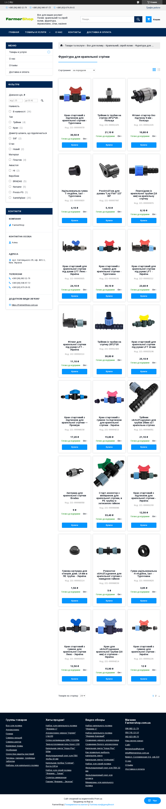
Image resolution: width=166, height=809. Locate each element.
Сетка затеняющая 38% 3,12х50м (62, 740)
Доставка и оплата (99, 32)
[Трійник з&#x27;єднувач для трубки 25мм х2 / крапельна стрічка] (144, 397)
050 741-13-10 (132, 732)
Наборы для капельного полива (22, 765)
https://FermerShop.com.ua (25, 305)
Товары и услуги (35, 32)
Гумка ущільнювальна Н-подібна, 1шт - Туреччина (144, 573)
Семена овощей (14, 738)
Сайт (127, 744)
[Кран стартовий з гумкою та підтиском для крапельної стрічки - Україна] (109, 397)
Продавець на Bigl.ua (83, 802)
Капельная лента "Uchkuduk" (99, 759)
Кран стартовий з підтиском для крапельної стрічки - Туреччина (74, 119)
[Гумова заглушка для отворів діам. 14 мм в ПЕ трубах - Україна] (75, 550)
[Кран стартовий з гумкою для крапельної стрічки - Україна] (144, 626)
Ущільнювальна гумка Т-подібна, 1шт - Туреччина (75, 193)
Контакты (74, 32)
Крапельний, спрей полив (119, 45)
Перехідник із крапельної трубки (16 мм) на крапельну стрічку (144, 195)
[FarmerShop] (19, 20)
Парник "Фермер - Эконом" (59, 781)
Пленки (9, 733)
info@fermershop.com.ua (137, 753)
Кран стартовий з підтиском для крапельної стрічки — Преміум (75, 421)
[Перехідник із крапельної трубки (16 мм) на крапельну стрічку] (144, 170)
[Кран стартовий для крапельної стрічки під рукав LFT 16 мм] (144, 321)
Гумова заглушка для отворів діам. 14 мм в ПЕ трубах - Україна (74, 573)
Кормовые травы (14, 746)
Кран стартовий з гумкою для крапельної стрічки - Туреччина (109, 270)
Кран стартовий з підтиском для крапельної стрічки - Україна (143, 497)
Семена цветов (13, 742)
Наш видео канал (134, 740)
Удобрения (11, 750)
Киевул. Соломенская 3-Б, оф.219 (142, 757)
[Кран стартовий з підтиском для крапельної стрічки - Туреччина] (75, 95)
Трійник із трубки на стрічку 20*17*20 (109, 343)
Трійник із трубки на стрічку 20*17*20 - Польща (109, 118)
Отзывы (13, 65)
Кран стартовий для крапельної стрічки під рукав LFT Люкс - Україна (74, 270)
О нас (58, 32)
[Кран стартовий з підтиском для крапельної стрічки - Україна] (144, 472)
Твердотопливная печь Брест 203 (63, 744)
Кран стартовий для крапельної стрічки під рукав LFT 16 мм (144, 344)
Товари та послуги (74, 45)
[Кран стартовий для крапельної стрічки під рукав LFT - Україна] (144, 246)
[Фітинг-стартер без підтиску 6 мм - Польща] (144, 95)
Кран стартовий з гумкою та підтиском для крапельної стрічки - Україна (109, 421)
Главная (14, 32)
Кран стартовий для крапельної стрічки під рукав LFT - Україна (144, 270)
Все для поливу (95, 45)
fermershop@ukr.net (134, 749)
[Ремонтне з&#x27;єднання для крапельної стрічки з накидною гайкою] (109, 550)
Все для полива (14, 725)
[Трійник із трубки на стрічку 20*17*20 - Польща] (109, 95)
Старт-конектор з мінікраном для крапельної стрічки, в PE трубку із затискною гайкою (109, 498)
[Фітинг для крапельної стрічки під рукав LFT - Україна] (75, 321)
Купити (74, 145)
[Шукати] (138, 19)
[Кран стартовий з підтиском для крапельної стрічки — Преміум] (75, 397)
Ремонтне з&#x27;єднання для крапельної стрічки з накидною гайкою (109, 575)
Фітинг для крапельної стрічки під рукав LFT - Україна (74, 346)
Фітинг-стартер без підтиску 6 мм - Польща (143, 118)
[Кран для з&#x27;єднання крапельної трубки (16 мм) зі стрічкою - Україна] (109, 626)
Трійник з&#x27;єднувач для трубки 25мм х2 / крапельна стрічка (144, 421)
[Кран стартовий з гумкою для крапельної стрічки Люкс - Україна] (75, 626)
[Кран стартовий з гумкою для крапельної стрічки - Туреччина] (109, 246)
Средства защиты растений (20, 754)
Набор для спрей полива (98, 763)
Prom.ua (98, 799)
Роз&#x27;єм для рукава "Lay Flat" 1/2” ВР (109, 193)
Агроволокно (12, 729)
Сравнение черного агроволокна (102, 740)
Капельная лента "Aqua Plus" (100, 748)
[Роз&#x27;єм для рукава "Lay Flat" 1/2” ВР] (109, 170)
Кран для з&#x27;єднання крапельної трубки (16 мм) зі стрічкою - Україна (109, 651)
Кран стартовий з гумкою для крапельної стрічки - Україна (143, 650)
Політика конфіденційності (101, 804)
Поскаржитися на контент (76, 804)
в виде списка (158, 70)
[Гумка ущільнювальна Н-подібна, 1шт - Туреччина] (144, 550)
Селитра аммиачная (56, 777)
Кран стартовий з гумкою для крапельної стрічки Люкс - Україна (74, 650)
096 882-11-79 (132, 728)
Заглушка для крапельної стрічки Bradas (74, 495)
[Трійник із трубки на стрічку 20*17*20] (109, 321)
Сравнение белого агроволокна (101, 744)
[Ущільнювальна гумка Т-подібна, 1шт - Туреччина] (75, 170)
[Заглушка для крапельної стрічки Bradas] (75, 472)
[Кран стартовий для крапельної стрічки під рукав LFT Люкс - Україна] (75, 246)
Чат (155, 800)
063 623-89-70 (132, 736)
